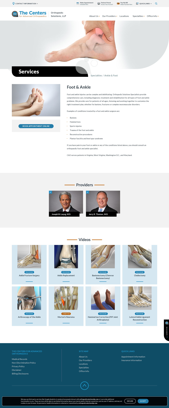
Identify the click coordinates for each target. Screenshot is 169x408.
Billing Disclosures (20, 373)
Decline (130, 401)
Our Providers (109, 16)
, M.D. (61, 214)
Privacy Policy (18, 366)
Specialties (138, 16)
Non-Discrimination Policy (24, 362)
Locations (124, 16)
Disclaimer (17, 370)
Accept (143, 401)
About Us (93, 16)
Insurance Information (131, 360)
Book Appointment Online (36, 126)
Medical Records (19, 359)
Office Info (152, 16)
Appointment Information (133, 356)
